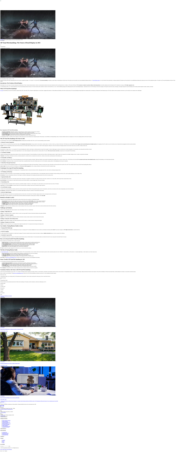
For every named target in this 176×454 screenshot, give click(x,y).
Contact (3, 7)
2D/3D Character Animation (6, 420)
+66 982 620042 (2, 415)
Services (4, 5)
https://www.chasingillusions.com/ (11, 257)
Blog (3, 6)
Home (3, 3)
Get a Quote (2, 8)
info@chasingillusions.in (9, 409)
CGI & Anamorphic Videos (6, 426)
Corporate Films (4, 432)
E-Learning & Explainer (5, 424)
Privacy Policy (2, 449)
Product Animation (5, 425)
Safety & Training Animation (6, 423)
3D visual (1, 90)
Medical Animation (5, 421)
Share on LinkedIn (9, 295)
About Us (3, 440)
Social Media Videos (5, 434)
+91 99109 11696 (3, 409)
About (3, 4)
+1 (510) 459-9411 (3, 412)
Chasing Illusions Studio (96, 80)
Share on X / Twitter (3, 295)
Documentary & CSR (5, 433)
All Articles (2, 296)
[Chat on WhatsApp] (1, 453)
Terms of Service (7, 449)
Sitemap (10, 449)
